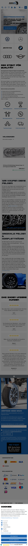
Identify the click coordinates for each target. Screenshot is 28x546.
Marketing (5, 525)
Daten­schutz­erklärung (7, 518)
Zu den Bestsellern (9, 28)
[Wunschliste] (8, 7)
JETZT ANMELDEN (7, 434)
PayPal (4, 529)
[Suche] (2, 7)
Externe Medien (6, 527)
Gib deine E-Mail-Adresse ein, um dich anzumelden (12, 424)
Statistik (5, 523)
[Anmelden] (12, 7)
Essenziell (5, 521)
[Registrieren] (15, 7)
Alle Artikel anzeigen (7, 139)
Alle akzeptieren (14, 536)
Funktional (5, 531)
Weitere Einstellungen (6, 533)
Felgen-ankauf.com (12, 206)
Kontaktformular (6, 270)
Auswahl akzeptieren (14, 540)
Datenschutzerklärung (16, 431)
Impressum (15, 518)
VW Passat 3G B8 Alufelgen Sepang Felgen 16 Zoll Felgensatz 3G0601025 (13, 166)
